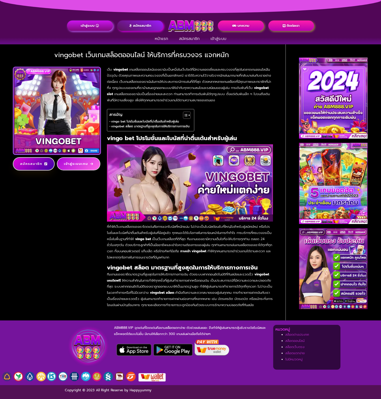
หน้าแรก (161, 39)
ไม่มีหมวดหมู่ (294, 359)
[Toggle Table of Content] (185, 115)
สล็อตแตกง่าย (295, 353)
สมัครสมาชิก (189, 39)
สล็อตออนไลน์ (294, 340)
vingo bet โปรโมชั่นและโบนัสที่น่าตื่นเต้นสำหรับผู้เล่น (145, 121)
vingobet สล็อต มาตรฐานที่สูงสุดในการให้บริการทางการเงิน (150, 126)
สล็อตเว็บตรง (294, 346)
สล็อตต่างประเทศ (297, 334)
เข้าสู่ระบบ (218, 39)
